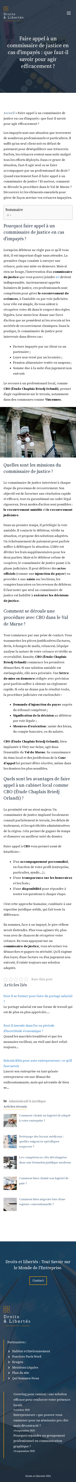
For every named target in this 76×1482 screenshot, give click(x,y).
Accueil (9, 113)
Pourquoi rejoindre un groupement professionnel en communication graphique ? (39, 1441)
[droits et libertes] (13, 13)
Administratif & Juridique (27, 1101)
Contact (38, 1281)
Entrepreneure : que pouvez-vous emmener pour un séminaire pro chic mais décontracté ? (41, 1420)
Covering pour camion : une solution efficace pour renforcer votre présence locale (41, 1399)
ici (57, 277)
